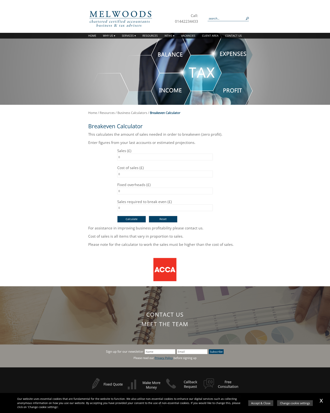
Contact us (233, 35)
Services (128, 35)
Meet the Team (165, 324)
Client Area (210, 35)
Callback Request (190, 384)
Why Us (108, 35)
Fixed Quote (113, 384)
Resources (150, 35)
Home (92, 35)
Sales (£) (124, 150)
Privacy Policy (164, 358)
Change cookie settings (295, 403)
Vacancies (188, 35)
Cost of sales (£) (130, 167)
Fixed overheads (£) (134, 184)
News (168, 35)
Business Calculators (132, 113)
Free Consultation (228, 384)
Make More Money (151, 385)
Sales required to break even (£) (144, 201)
